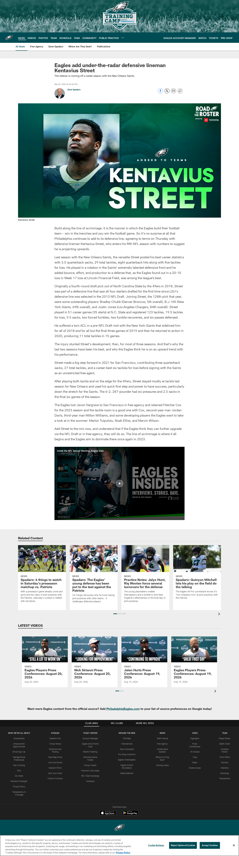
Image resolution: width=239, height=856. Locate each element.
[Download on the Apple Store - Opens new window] (107, 813)
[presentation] (219, 614)
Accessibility (19, 738)
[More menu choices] (122, 37)
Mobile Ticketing (90, 752)
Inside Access (195, 768)
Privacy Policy (19, 786)
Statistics (225, 768)
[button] (119, 483)
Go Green (19, 776)
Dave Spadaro (73, 89)
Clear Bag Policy (55, 757)
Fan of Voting (19, 765)
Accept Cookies (210, 845)
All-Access (194, 752)
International (126, 744)
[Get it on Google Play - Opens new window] (130, 814)
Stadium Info (55, 738)
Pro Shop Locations (126, 754)
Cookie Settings (156, 845)
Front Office (224, 757)
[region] (119, 845)
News (162, 733)
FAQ (19, 770)
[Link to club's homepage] (9, 38)
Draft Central (162, 738)
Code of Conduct (55, 778)
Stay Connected (127, 749)
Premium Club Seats (90, 770)
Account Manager (90, 738)
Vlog (195, 757)
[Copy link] (180, 91)
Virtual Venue (55, 744)
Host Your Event (55, 773)
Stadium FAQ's (55, 768)
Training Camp (162, 765)
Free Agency (162, 744)
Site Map (127, 738)
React (194, 762)
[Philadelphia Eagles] (119, 828)
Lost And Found (55, 762)
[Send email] (173, 92)
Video (195, 733)
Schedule (90, 781)
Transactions (224, 778)
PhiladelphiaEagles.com (123, 708)
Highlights (194, 738)
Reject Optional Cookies (183, 845)
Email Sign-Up (19, 752)
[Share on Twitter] (167, 92)
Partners (224, 762)
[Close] (233, 845)
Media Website (126, 773)
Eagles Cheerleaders (127, 760)
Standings (224, 773)
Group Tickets (90, 765)
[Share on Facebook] (160, 92)
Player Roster (224, 738)
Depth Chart (224, 744)
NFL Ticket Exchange (90, 776)
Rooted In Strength (19, 781)
